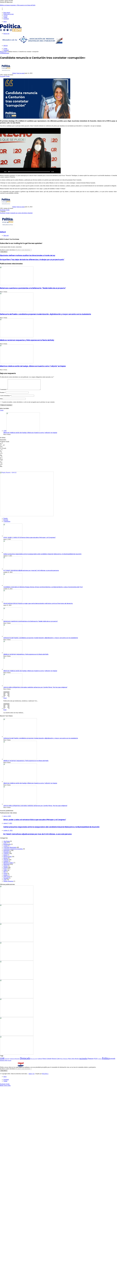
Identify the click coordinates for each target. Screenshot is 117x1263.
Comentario (3, 389)
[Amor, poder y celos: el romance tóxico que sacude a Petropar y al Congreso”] (12, 536)
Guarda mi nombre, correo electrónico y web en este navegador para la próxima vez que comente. (28, 402)
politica (5, 870)
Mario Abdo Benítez (73, 1058)
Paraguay (91, 1058)
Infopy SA (31, 1073)
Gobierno (6, 853)
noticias (5, 865)
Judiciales (6, 859)
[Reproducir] (2, 172)
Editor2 (14, 73)
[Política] (10, 31)
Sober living (6, 876)
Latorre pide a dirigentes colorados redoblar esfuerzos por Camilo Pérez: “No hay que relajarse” (35, 687)
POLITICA (45, 1073)
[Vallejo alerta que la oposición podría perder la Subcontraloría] (16, 1016)
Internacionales (7, 856)
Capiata (5, 846)
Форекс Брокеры (8, 881)
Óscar (5, 698)
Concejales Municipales (9, 847)
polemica (100, 1058)
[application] (30, 150)
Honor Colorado (46, 1058)
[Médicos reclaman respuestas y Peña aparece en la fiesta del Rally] (16, 337)
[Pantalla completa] (58, 172)
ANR (4, 51)
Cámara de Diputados (15, 1058)
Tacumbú (5, 878)
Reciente (5, 520)
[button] (30, 150)
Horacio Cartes (56, 1058)
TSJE (4, 879)
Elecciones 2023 (34, 1058)
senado (5, 873)
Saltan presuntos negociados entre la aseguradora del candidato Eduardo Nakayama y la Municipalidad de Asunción (42, 554)
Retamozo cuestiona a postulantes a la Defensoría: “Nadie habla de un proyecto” (33, 288)
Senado (9, 1060)
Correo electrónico (5, 395)
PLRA (5, 869)
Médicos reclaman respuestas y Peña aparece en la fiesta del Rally (27, 340)
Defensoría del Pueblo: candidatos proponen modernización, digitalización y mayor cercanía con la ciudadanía (45, 314)
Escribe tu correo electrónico (7, 250)
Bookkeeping (7, 844)
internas (5, 858)
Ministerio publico (8, 862)
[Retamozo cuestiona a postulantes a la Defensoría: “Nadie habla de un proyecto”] (16, 284)
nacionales (83, 1058)
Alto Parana (6, 841)
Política (106, 1058)
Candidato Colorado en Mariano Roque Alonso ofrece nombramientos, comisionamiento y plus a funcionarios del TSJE (43, 587)
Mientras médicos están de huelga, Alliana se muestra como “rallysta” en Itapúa (21, 5)
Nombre (2, 392)
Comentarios (6, 521)
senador (5, 875)
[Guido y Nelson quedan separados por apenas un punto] (16, 1035)
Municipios (6, 53)
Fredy (5, 709)
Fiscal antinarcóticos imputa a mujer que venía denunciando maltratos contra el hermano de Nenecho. (38, 603)
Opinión (5, 867)
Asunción (7, 1058)
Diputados (6, 852)
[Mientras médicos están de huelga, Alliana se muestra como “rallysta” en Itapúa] (16, 363)
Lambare (5, 861)
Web (1, 398)
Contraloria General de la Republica (13, 849)
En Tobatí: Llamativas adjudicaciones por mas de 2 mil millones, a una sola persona (31, 570)
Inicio (5, 45)
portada (112, 1058)
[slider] (29, 171)
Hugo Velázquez (64, 1058)
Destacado (6, 850)
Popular (5, 518)
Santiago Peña (4, 1060)
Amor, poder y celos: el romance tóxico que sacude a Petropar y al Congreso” (29, 537)
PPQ (4, 872)
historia (5, 855)
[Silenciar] (56, 172)
